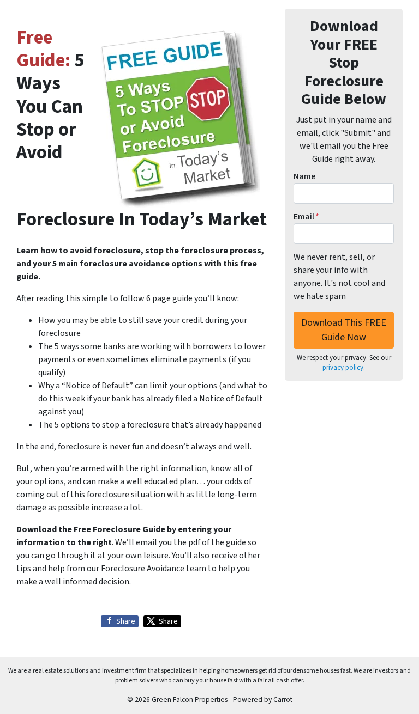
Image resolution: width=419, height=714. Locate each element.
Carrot (282, 699)
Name (305, 176)
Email (306, 217)
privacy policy (342, 368)
